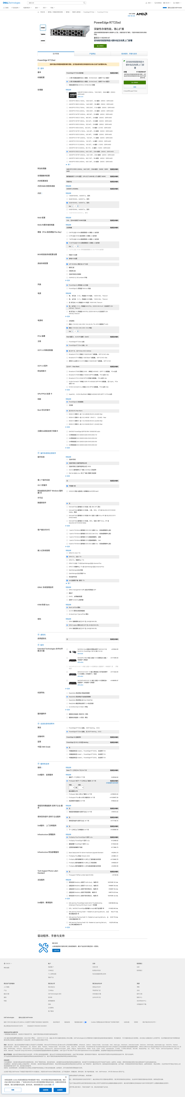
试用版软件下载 (141, 1004)
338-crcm (80, 96)
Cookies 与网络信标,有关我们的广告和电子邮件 (105, 1022)
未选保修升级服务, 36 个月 (77, 801)
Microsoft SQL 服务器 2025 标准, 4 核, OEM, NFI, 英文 (85, 507)
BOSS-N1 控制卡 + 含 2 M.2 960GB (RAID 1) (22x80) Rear (86, 424)
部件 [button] (42, 68)
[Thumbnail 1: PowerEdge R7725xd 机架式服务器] (43, 27)
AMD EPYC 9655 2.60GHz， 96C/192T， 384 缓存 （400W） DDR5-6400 (91, 158)
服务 (5, 997)
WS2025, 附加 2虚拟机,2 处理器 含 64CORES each (84, 491)
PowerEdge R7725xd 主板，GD (78, 345)
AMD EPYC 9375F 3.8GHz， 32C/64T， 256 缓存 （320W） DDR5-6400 (90, 121)
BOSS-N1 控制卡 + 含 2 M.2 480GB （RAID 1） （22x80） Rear (87, 417)
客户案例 (51, 1011)
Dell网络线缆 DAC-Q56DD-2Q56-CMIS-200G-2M (83, 438)
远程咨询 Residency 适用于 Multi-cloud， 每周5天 (84, 885)
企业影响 (51, 1007)
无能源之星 (72, 271)
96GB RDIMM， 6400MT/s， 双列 (79, 199)
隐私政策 (67, 1022)
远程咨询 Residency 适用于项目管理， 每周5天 (83, 892)
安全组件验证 (73, 577)
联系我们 (139, 970)
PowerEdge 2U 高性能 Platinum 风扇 (80, 288)
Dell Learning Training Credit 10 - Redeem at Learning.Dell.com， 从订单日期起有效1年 (88, 918)
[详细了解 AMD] (141, 14)
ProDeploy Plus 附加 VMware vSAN (79, 856)
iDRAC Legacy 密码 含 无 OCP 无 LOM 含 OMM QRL (84, 625)
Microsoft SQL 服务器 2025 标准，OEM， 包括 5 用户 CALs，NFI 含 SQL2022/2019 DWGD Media (89, 522)
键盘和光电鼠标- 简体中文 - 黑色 (78, 714)
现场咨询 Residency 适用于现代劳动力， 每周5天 (83, 895)
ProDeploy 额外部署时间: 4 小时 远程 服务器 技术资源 (85, 866)
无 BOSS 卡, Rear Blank (76, 411)
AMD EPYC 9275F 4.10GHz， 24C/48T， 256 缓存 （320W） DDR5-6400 (91, 131)
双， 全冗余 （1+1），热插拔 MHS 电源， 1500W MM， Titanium (88, 299)
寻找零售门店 (96, 990)
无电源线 (72, 321)
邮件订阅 (139, 994)
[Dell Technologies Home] (11, 3)
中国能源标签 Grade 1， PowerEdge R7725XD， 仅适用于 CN (87, 754)
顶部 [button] (182, 1094)
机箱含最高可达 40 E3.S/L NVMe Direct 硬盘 (82, 85)
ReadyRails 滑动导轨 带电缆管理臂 (79, 693)
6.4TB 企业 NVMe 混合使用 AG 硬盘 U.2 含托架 (83, 236)
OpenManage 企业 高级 (76, 570)
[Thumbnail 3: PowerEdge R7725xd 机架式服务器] (43, 41)
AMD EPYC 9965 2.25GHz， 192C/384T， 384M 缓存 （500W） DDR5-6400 (97, 93)
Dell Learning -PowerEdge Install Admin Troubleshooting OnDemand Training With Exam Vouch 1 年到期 (85, 904)
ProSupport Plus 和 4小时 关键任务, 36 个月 (82, 797)
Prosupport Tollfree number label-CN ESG (81, 875)
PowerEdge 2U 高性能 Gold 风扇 (78, 285)
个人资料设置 (52, 974)
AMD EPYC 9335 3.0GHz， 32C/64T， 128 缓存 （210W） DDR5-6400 (90, 127)
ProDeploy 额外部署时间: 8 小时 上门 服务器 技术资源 (85, 859)
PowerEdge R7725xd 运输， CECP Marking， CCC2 (84, 728)
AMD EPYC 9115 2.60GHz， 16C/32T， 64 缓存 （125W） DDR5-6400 (90, 144)
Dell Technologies (9, 1017)
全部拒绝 (45, 1090)
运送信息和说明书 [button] (47, 724)
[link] (158, 3)
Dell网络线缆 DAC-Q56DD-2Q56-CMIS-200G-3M (83, 441)
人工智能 (6, 987)
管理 (12, 1090)
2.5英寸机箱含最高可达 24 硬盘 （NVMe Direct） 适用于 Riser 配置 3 (89, 81)
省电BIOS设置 (73, 258)
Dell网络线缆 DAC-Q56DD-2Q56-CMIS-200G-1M (83, 435)
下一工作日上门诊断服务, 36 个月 (79, 829)
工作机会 (51, 990)
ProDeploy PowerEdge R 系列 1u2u (79, 840)
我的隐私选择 (78, 1022)
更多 (68, 280)
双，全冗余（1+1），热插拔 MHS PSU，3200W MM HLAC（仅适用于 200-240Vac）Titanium (91, 307)
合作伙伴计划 (96, 997)
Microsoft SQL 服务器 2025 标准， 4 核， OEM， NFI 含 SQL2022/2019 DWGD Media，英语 (92, 511)
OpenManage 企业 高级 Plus (77, 573)
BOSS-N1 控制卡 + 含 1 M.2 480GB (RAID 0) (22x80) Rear (86, 414)
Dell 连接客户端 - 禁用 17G (77, 580)
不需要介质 (72, 486)
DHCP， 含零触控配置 (75, 596)
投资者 (50, 997)
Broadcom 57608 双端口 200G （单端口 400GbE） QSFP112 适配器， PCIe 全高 (93, 371)
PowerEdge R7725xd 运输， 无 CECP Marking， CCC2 (85, 731)
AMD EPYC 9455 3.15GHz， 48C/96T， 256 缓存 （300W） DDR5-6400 (90, 117)
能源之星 (72, 267)
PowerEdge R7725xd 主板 (77, 341)
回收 (49, 1004)
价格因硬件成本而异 (112, 783)
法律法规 (126, 1022)
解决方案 (6, 994)
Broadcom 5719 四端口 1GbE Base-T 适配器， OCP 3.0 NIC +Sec (88, 357)
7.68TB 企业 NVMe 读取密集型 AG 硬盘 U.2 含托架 (84, 239)
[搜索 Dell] (84, 2)
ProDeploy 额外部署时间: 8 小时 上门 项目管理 (83, 862)
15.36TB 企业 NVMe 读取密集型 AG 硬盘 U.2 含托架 (84, 243)
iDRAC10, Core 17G (75, 553)
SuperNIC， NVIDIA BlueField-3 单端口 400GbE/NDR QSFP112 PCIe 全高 (90, 394)
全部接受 (60, 1090)
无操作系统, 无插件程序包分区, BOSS (80, 466)
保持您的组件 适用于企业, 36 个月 (79, 820)
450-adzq (80, 662)
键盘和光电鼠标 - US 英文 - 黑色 (78, 717)
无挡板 (71, 405)
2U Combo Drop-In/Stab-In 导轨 (78, 707)
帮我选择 (68, 89)
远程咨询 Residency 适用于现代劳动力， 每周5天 (83, 889)
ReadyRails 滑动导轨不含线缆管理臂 (80, 696)
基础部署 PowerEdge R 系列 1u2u (79, 844)
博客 (138, 987)
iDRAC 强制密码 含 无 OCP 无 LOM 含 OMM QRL (83, 621)
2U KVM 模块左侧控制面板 (77, 611)
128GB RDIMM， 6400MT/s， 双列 (79, 195)
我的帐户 (51, 967)
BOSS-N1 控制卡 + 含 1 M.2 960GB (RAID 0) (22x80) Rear (86, 421)
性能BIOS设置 (73, 255)
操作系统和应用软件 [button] (48, 453)
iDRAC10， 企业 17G (75, 556)
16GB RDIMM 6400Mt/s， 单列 (78, 213)
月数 (79, 785)
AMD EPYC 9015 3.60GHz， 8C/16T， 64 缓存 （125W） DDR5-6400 (90, 148)
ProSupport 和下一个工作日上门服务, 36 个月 (82, 781)
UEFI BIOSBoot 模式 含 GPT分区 (78, 264)
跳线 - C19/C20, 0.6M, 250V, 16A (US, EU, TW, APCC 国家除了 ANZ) (88, 324)
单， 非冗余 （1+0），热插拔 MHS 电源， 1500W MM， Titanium (88, 296)
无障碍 (136, 1022)
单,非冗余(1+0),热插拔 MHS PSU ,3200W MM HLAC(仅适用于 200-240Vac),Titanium (88, 312)
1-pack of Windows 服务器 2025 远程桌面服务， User (85, 540)
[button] (149, 3)
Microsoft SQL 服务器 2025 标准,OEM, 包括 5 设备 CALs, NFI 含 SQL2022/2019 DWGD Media (92, 516)
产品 (5, 990)
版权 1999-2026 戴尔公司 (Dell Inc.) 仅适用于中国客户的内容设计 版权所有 (26, 1022)
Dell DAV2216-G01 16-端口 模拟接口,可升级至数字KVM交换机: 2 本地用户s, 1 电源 (92, 673)
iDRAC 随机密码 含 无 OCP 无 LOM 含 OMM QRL (83, 628)
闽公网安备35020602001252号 (13, 1026)
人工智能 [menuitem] (5, 7)
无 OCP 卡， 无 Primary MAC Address (80, 351)
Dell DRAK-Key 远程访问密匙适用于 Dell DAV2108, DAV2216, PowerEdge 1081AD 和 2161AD (92, 650)
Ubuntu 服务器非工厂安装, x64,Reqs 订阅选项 (82, 470)
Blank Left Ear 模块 (74, 607)
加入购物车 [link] (100, 46)
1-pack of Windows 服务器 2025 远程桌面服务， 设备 (85, 537)
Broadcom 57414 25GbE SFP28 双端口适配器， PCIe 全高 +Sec (88, 378)
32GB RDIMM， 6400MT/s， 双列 (79, 202)
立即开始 (56, 950)
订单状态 (51, 970)
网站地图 (6, 967)
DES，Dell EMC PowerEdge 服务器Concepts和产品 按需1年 (86, 908)
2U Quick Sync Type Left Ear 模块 (79, 614)
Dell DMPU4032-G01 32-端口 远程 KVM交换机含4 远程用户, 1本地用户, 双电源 (92, 681)
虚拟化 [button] (43, 635)
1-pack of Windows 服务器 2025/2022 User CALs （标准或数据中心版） (90, 533)
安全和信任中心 (141, 1001)
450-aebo (80, 685)
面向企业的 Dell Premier (175, 7)
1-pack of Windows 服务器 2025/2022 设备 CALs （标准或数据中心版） (90, 530)
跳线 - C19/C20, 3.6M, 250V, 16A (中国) (80, 328)
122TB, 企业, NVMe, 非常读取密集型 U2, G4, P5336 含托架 (86, 249)
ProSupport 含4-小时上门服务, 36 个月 (80, 794)
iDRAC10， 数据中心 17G (76, 560)
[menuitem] (16, 8)
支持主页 (95, 967)
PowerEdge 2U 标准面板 (76, 402)
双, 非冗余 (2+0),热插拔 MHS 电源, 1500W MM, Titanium (86, 302)
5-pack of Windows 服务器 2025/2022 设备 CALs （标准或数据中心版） (90, 543)
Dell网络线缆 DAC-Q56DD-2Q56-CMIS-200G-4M (83, 445)
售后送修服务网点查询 (99, 974)
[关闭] (66, 1077)
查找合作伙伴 (96, 987)
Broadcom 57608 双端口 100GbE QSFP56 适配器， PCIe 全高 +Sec (89, 375)
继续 (134, 87)
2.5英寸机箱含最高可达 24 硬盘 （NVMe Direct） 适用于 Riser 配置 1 (89, 78)
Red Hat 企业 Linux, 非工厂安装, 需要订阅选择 (82, 473)
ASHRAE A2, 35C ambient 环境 (78, 277)
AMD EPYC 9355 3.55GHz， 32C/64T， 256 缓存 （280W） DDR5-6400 (90, 124)
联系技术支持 (96, 970)
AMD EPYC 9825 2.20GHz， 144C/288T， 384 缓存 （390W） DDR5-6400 (91, 104)
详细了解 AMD (131, 16)
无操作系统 (72, 459)
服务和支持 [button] (44, 764)
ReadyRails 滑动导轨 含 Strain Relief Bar (81, 700)
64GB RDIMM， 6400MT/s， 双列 (79, 209)
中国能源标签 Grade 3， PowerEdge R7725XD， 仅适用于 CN (87, 757)
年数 (70, 785)
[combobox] (56, 2)
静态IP (71, 593)
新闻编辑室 (51, 1001)
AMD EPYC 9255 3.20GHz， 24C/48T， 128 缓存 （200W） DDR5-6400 (90, 134)
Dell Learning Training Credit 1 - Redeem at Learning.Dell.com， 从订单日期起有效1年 (89, 913)
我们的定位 (51, 987)
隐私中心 (139, 997)
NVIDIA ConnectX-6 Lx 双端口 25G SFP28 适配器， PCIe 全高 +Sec (89, 387)
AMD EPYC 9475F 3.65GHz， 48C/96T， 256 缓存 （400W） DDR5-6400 (91, 114)
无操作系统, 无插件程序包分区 (78, 463)
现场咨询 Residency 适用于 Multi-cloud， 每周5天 (84, 882)
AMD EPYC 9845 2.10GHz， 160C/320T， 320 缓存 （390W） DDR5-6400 (91, 101)
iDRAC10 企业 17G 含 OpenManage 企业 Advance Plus (85, 563)
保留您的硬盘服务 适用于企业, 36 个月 (80, 812)
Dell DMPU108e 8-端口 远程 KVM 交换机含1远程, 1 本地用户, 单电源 (93, 659)
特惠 (5, 1001)
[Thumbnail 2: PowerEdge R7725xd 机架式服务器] (43, 34)
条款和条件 (56, 1022)
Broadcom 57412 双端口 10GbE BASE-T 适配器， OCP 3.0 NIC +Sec (89, 354)
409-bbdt (80, 653)
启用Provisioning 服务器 (76, 600)
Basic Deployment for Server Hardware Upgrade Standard (86, 852)
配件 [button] (42, 645)
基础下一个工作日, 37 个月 (77, 777)
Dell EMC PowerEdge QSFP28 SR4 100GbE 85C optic (84, 431)
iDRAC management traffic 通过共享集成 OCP (82, 590)
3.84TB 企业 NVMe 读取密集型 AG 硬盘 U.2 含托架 (84, 232)
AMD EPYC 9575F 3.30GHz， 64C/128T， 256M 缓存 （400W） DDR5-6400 (92, 155)
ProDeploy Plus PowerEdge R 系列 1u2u (81, 837)
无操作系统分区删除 (75, 274)
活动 (138, 990)
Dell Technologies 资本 (54, 994)
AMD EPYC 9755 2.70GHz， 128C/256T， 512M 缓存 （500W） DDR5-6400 (92, 107)
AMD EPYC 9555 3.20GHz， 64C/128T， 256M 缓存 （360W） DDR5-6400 (91, 151)
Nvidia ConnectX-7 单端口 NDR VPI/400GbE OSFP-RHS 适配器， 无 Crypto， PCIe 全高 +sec (93, 382)
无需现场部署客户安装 (76, 847)
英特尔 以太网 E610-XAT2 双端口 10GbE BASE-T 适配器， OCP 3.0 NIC (90, 361)
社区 (138, 967)
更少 (69, 164)
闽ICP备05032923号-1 (149, 1022)
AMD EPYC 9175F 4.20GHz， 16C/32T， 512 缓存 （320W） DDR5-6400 (91, 138)
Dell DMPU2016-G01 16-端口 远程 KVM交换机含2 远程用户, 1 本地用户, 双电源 (91, 667)
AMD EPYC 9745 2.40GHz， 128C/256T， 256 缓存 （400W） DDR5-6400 (91, 111)
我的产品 (51, 977)
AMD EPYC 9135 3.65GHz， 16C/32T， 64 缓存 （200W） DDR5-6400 (90, 141)
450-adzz (80, 676)
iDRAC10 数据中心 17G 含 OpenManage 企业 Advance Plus (86, 566)
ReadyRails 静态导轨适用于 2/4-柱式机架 (81, 703)
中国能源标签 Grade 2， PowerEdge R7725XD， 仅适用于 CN (87, 751)
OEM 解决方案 (96, 994)
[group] (69, 31)
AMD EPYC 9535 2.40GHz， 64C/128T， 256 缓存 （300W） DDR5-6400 (91, 161)
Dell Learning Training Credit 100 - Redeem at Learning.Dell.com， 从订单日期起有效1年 (88, 923)
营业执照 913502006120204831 (37, 1026)
